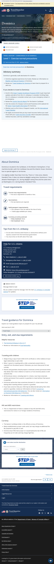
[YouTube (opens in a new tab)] (48, 513)
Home (3, 15)
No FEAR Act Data (6, 541)
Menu (50, 11)
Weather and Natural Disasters (14, 81)
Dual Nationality (25, 345)
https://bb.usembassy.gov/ (20, 270)
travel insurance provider (23, 114)
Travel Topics (6, 331)
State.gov (26, 38)
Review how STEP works (27, 307)
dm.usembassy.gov (8, 34)
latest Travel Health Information (18, 106)
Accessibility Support (6, 530)
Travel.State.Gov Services (9, 485)
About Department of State (8, 526)
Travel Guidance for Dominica (21, 83)
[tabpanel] (26, 384)
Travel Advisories (21, 15)
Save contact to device (11, 276)
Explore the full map (9, 150)
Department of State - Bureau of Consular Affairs (33, 519)
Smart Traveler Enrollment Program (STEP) (26, 93)
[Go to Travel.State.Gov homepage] (11, 512)
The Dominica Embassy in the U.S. (14, 343)
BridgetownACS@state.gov (18, 263)
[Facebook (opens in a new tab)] (39, 513)
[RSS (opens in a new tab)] (51, 513)
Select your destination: (9, 446)
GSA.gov (20, 560)
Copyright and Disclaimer (7, 533)
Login (3, 498)
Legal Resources (7, 494)
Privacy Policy (5, 552)
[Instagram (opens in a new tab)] (42, 513)
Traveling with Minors (27, 395)
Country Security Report (19, 101)
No (50, 479)
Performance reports (6, 548)
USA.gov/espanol (12, 560)
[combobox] (11, 449)
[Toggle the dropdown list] (18, 449)
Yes (45, 479)
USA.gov (4, 560)
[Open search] (46, 10)
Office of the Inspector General (9, 544)
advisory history (24, 62)
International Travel (10, 15)
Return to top (49, 474)
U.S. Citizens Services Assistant (24, 272)
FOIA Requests (5, 537)
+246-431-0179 (14, 267)
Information (5, 490)
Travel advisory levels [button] (11, 43)
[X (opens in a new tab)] (45, 513)
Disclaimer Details (13, 505)
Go (22, 449)
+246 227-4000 (22, 257)
